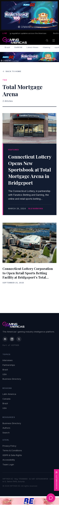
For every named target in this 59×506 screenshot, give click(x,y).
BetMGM (18, 47)
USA (5, 374)
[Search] (47, 40)
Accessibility (9, 459)
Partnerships (9, 365)
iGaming (46, 47)
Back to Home (13, 71)
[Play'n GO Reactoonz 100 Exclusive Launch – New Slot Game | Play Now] (29, 57)
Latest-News (32, 47)
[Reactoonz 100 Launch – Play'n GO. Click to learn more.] (29, 15)
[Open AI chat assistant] (50, 497)
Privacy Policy (9, 446)
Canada (6, 399)
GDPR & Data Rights (12, 455)
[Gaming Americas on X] (18, 339)
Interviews (8, 360)
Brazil (7, 47)
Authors (6, 428)
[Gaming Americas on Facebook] (5, 339)
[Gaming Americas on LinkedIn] (11, 339)
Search (6, 432)
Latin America (9, 394)
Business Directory (12, 379)
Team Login (8, 464)
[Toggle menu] (53, 40)
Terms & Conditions (12, 450)
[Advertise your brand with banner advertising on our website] (29, 501)
